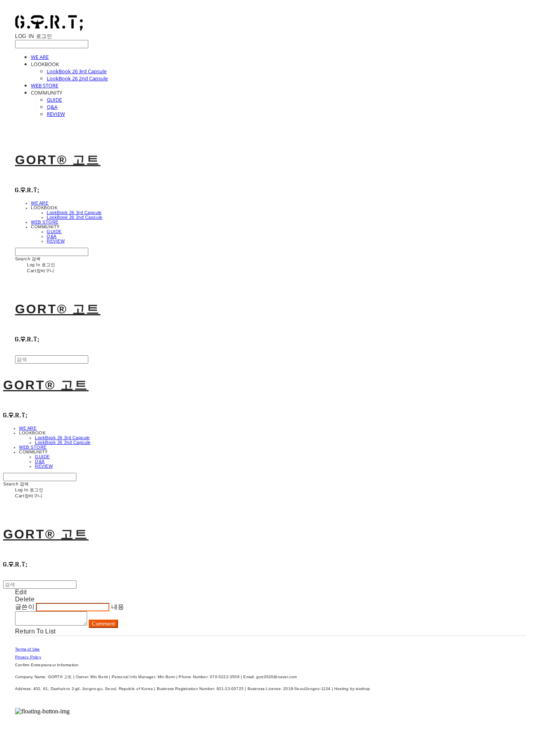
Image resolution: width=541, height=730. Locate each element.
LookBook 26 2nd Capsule (77, 78)
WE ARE (40, 57)
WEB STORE (44, 85)
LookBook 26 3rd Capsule (77, 71)
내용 (117, 606)
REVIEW (56, 114)
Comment (103, 624)
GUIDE (54, 99)
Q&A (52, 106)
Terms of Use (27, 649)
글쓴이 (24, 606)
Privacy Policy (28, 657)
